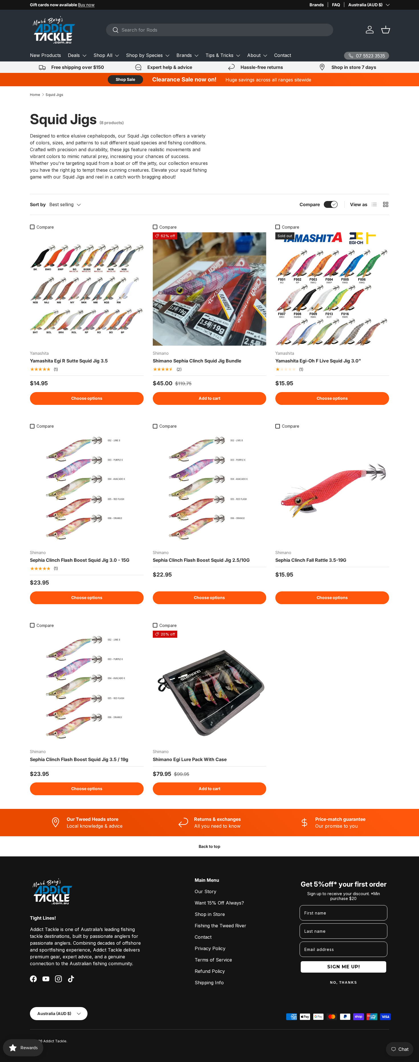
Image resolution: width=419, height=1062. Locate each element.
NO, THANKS (343, 983)
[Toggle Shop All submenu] (116, 55)
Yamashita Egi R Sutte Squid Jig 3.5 (69, 361)
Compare (310, 204)
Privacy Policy (210, 948)
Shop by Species (144, 55)
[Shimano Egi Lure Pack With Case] (210, 687)
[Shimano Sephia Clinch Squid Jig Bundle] (210, 289)
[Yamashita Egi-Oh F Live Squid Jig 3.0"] (332, 289)
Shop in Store (210, 914)
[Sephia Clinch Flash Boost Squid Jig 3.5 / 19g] (87, 687)
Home (35, 95)
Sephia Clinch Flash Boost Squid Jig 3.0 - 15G (79, 560)
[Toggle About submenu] (265, 55)
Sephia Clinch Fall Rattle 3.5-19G (310, 560)
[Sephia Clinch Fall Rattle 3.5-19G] (332, 488)
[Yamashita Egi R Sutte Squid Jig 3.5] (87, 289)
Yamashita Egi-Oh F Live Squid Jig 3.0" (318, 361)
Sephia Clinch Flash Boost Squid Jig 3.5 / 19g (79, 759)
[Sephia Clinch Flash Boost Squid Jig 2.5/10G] (210, 488)
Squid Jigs (54, 95)
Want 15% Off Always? (219, 903)
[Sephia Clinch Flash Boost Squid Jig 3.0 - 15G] (87, 488)
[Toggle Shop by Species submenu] (167, 55)
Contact (282, 55)
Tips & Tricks (219, 55)
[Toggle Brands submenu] (196, 55)
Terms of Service (213, 960)
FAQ (336, 4)
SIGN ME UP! (343, 966)
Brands (317, 4)
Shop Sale (125, 79)
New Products (45, 55)
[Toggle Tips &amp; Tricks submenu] (238, 55)
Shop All (102, 55)
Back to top (209, 846)
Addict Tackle (54, 1041)
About (254, 55)
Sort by (38, 204)
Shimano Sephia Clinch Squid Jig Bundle (197, 361)
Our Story (205, 891)
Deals (74, 55)
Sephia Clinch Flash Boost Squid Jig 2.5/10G (201, 560)
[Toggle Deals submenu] (84, 55)
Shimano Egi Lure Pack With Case (190, 759)
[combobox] (219, 30)
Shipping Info (209, 982)
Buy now (86, 4)
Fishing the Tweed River (220, 925)
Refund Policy (210, 971)
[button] (385, 29)
